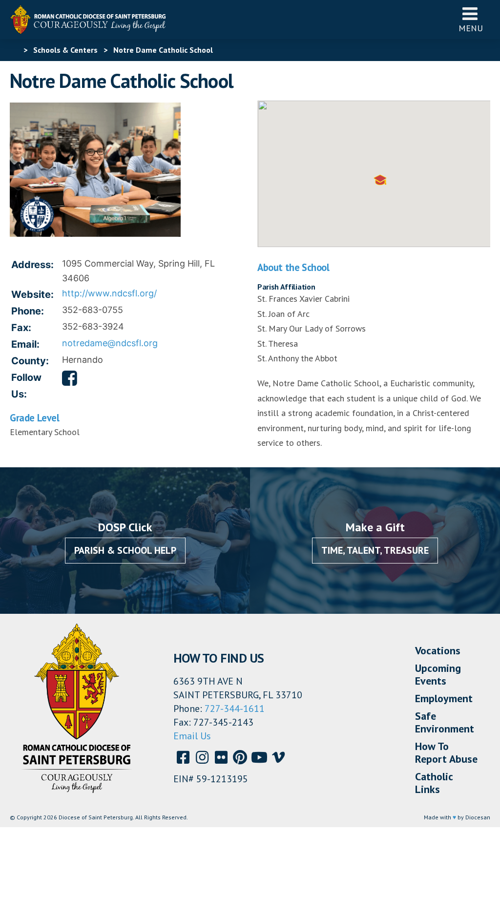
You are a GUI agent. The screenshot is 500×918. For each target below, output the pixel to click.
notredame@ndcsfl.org (110, 343)
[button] (380, 179)
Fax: (21, 328)
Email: (25, 344)
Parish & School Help (125, 550)
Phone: (27, 311)
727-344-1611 (235, 708)
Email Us (192, 736)
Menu (470, 28)
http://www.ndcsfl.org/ (109, 293)
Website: (32, 294)
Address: (32, 265)
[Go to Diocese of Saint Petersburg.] (14, 50)
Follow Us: (26, 386)
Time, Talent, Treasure (375, 550)
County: (30, 361)
